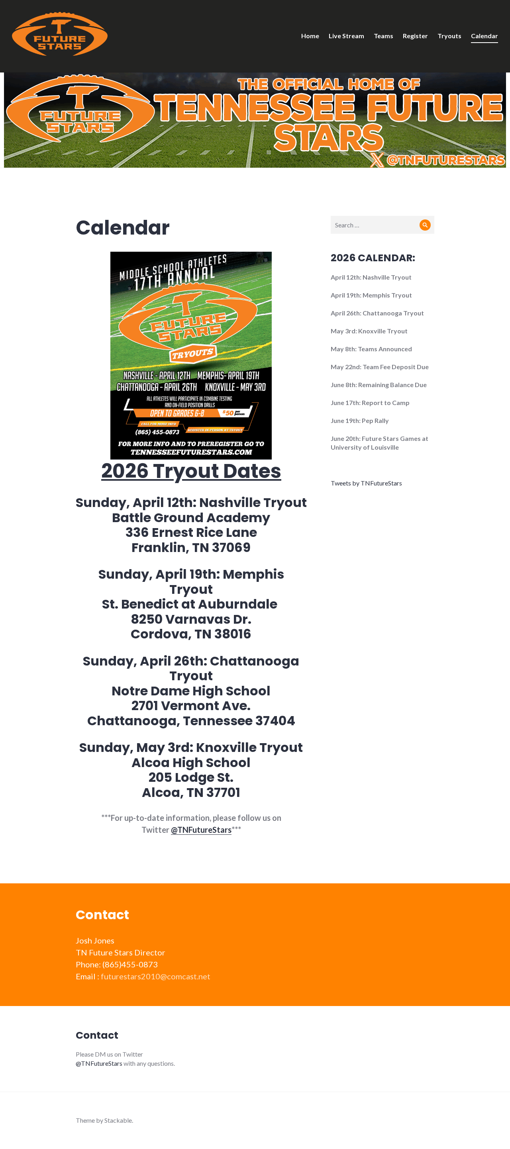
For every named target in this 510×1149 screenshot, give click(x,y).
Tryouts (449, 35)
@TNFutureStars (201, 829)
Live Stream (346, 35)
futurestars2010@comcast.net (155, 976)
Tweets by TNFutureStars (366, 483)
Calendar (484, 35)
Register (415, 35)
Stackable (118, 1120)
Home (310, 35)
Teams (383, 35)
